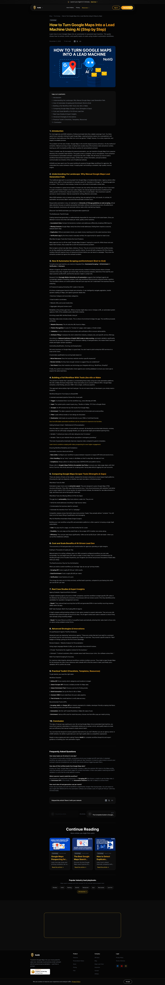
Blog (51, 16)
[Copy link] (80, 41)
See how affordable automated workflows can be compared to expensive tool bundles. (76, 421)
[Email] (125, 966)
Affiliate (97, 974)
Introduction (56, 97)
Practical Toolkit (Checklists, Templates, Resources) (69, 119)
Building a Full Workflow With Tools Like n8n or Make (70, 106)
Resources (85, 7)
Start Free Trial (81, 929)
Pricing (78, 7)
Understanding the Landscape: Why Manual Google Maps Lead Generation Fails (78, 100)
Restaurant (86, 887)
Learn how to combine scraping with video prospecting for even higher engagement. (75, 444)
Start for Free (127, 7)
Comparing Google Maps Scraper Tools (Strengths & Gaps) (72, 108)
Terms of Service (120, 960)
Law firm (110, 887)
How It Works (70, 7)
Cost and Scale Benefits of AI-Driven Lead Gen (68, 111)
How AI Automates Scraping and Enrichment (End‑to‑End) (71, 103)
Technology (57, 16)
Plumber (55, 887)
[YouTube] (121, 966)
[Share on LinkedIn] (74, 41)
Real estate (101, 887)
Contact (97, 970)
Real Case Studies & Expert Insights (64, 114)
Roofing (69, 887)
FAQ (74, 970)
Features (75, 957)
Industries (97, 967)
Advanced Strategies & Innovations (64, 117)
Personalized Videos (78, 960)
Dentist (77, 887)
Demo (74, 964)
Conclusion (56, 122)
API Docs (97, 957)
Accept (128, 981)
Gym (93, 887)
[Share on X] (77, 41)
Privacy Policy (119, 957)
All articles (82, 814)
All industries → (82, 891)
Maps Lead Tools (99, 964)
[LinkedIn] (117, 966)
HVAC (62, 887)
